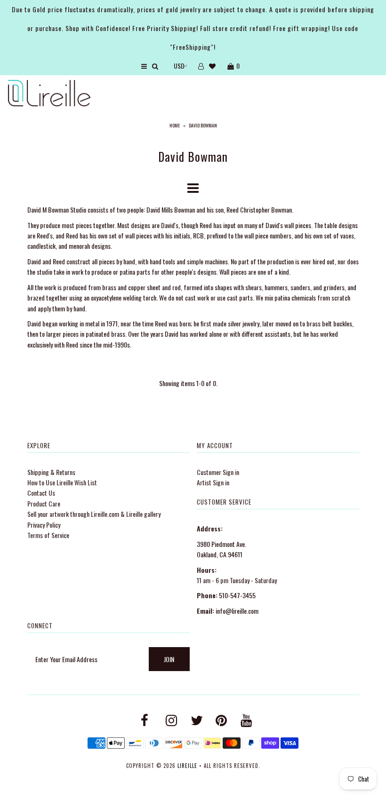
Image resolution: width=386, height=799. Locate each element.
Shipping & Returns (51, 472)
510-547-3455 (237, 595)
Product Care (43, 503)
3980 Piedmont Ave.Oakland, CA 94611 (221, 549)
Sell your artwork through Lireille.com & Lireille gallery (94, 514)
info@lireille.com (237, 611)
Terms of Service (48, 535)
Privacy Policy (43, 525)
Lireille (187, 765)
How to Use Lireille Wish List (62, 482)
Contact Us (41, 493)
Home (174, 125)
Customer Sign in (218, 472)
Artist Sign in (213, 482)
